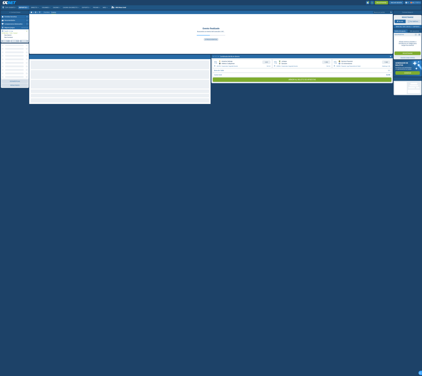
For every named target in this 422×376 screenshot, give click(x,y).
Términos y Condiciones (409, 44)
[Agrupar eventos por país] (27, 53)
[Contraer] (27, 60)
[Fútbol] (35, 12)
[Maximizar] (27, 16)
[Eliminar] (390, 56)
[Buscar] (391, 12)
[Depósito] (372, 2)
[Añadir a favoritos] (27, 31)
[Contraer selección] (24, 53)
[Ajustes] (407, 2)
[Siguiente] (27, 27)
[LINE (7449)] (31, 12)
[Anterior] (22, 27)
